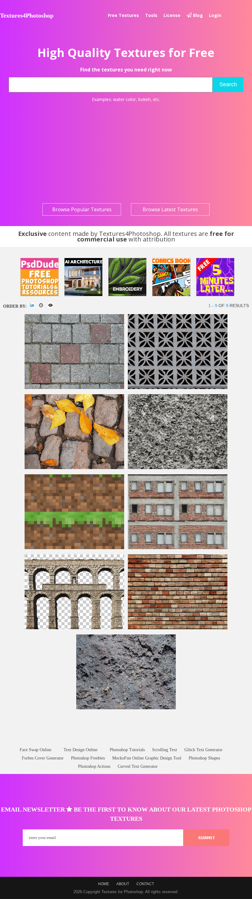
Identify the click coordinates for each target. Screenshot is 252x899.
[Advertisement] (126, 153)
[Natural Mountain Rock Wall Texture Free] (126, 708)
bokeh (144, 99)
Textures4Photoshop (26, 15)
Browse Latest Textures (170, 209)
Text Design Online (80, 749)
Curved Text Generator (138, 766)
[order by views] (50, 305)
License (171, 15)
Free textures (123, 15)
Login (215, 15)
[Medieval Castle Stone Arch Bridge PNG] (74, 628)
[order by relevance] (32, 305)
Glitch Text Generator (203, 749)
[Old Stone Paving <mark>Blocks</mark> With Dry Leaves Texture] (74, 467)
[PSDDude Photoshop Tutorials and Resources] (39, 277)
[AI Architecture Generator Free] (83, 277)
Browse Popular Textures (82, 209)
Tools (151, 15)
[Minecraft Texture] (74, 547)
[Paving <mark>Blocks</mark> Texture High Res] (74, 387)
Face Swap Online (35, 749)
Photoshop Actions (94, 766)
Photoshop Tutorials (127, 749)
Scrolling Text (164, 749)
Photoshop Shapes (204, 758)
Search (228, 84)
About (122, 884)
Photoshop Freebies (88, 758)
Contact (145, 884)
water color (124, 99)
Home (103, 884)
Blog (197, 15)
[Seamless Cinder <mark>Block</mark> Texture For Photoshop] (177, 467)
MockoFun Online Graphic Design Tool (146, 758)
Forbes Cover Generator (43, 758)
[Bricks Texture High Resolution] (177, 628)
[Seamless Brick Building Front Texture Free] (177, 547)
